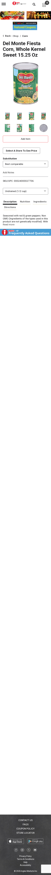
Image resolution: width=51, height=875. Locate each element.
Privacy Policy (25, 856)
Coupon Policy (25, 828)
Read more (8, 224)
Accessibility (25, 865)
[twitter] (28, 850)
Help (25, 862)
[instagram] (22, 850)
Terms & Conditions (25, 859)
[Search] (31, 4)
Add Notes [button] (8, 172)
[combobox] (25, 164)
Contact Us (25, 820)
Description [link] (10, 201)
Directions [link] (10, 207)
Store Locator (25, 832)
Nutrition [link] (25, 201)
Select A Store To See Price (21, 150)
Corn (25, 36)
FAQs (25, 824)
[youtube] (35, 850)
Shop (15, 36)
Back (8, 35)
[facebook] (16, 850)
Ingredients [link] (39, 201)
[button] (7, 116)
